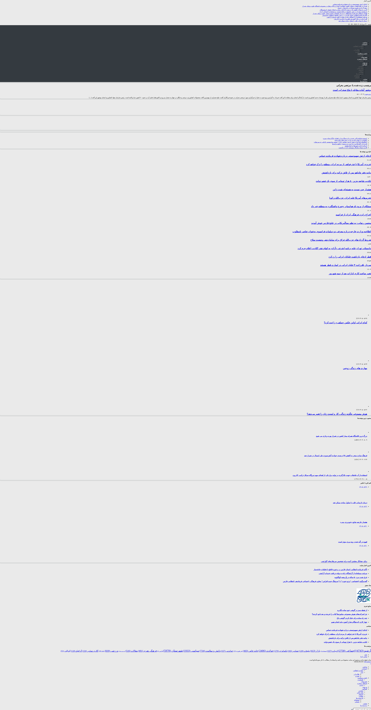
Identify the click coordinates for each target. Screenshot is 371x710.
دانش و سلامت (362, 53)
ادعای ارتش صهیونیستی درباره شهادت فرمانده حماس (350, 4)
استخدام (356, 75)
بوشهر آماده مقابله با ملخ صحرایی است (352, 90)
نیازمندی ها (359, 74)
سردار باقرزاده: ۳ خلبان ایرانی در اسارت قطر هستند (345, 265)
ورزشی (364, 63)
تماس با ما (363, 656)
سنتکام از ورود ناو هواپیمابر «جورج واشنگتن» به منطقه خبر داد (341, 206)
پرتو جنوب (367, 94)
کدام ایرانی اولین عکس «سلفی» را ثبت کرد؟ (345, 322)
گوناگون (364, 64)
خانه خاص (360, 68)
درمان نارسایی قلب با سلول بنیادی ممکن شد (353, 21)
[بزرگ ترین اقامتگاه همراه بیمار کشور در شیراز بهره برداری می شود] (359, 432)
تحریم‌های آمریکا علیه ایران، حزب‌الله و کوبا (350, 198)
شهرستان (364, 57)
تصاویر (365, 79)
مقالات (361, 72)
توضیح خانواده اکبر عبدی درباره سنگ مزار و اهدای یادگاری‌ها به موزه (345, 138)
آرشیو (363, 650)
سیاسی (364, 42)
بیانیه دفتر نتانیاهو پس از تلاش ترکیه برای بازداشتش (346, 172)
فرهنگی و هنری (362, 59)
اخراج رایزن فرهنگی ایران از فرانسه (353, 214)
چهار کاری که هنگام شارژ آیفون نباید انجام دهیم (349, 622)
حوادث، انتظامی (358, 46)
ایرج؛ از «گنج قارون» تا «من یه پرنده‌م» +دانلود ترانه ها (349, 144)
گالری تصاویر (90, 651)
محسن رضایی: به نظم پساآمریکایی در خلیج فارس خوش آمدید (341, 223)
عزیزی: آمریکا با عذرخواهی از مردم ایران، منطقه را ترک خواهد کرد (338, 164)
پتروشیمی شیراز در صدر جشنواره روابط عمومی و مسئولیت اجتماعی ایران (343, 11)
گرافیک (361, 70)
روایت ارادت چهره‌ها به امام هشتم (356, 146)
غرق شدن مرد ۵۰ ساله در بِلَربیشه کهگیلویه (350, 577)
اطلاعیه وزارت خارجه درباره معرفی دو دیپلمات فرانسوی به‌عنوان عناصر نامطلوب (332, 231)
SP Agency (367, 662)
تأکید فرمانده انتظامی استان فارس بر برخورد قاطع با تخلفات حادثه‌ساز (344, 15)
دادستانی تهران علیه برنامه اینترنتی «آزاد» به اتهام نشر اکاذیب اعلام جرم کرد (334, 248)
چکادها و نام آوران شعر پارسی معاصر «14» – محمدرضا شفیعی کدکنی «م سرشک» (340, 142)
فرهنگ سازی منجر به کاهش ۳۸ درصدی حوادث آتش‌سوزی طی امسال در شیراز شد (335, 456)
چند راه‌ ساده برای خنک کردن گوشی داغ (352, 618)
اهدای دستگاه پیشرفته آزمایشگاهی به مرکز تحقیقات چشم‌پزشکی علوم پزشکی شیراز (340, 13)
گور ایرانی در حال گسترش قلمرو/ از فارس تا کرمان (350, 19)
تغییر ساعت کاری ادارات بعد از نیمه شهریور (350, 273)
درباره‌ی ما (363, 81)
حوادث (266, 650)
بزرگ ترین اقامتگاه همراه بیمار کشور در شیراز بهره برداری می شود (341, 436)
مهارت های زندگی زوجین (355, 368)
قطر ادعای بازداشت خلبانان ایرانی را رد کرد (350, 257)
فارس (160, 651)
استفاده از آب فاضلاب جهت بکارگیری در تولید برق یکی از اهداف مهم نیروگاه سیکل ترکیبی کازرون (330, 475)
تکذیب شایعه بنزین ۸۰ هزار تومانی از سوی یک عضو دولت (343, 181)
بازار (361, 48)
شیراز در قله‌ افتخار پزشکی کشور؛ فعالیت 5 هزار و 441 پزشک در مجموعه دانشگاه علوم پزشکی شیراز (334, 6)
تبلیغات (357, 77)
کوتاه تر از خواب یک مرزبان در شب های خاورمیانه (351, 140)
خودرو (357, 52)
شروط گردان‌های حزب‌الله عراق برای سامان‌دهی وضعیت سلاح (340, 240)
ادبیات (361, 61)
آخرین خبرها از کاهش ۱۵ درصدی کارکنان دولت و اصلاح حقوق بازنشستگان (343, 10)
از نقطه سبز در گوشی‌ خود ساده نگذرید (352, 610)
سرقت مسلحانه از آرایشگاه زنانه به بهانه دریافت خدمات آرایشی (347, 17)
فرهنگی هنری (147, 651)
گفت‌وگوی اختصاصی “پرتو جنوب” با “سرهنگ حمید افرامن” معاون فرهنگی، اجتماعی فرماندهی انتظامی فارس (325, 581)
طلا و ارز (356, 50)
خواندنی (360, 66)
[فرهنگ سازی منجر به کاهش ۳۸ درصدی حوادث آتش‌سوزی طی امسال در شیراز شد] (359, 452)
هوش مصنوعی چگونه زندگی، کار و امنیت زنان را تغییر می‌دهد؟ (337, 414)
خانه (365, 655)
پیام (101, 651)
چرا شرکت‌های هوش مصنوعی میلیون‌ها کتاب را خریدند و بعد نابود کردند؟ (339, 614)
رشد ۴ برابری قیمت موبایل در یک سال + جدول (352, 8)
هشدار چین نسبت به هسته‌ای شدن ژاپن (352, 189)
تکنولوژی (360, 55)
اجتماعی (364, 44)
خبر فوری (238, 651)
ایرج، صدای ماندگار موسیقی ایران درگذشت (353, 147)
